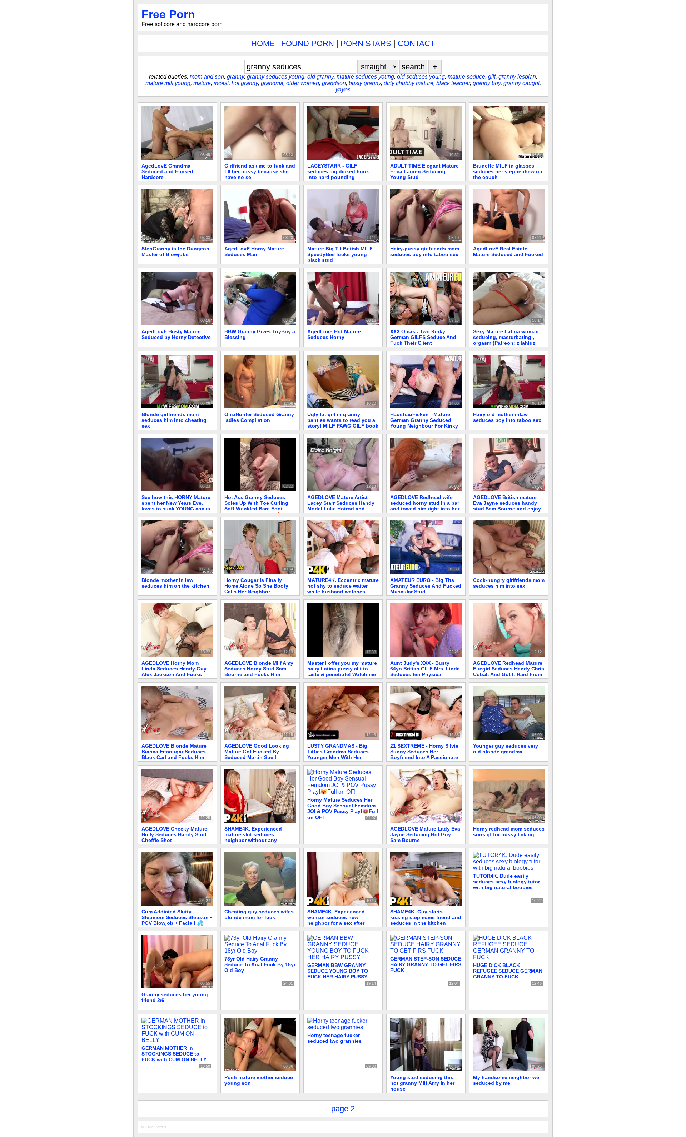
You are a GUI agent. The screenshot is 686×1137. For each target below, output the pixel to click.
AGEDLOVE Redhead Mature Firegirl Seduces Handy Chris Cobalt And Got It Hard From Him (508, 671)
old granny (320, 77)
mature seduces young (365, 77)
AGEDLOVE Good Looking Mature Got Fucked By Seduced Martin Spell (256, 751)
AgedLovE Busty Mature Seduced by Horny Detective (176, 334)
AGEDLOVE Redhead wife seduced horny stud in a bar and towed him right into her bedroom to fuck (424, 505)
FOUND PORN (307, 43)
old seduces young (421, 77)
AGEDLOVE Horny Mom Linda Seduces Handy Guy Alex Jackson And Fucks (174, 668)
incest (221, 83)
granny (235, 77)
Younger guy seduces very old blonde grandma (505, 748)
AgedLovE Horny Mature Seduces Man (254, 251)
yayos (343, 89)
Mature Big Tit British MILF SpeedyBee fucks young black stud (340, 254)
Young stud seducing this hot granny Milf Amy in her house (422, 1083)
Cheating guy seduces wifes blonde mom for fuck (259, 914)
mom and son (207, 77)
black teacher (453, 83)
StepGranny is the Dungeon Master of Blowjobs (175, 251)
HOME (263, 43)
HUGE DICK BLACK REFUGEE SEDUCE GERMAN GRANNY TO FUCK (507, 970)
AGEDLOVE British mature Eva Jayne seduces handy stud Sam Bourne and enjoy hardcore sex (507, 505)
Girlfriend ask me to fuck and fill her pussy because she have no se (259, 171)
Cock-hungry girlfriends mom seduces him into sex (509, 583)
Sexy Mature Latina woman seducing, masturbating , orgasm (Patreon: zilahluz (506, 337)
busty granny (365, 83)
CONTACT (416, 43)
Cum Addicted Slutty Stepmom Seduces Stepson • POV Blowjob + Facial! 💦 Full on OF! (176, 920)
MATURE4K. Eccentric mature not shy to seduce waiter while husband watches (343, 585)
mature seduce (466, 77)
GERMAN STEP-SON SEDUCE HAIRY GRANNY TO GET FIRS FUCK (425, 964)
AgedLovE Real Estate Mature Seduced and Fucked (508, 251)
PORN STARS (365, 43)
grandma (272, 83)
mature (202, 83)
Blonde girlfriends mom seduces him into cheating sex (174, 420)
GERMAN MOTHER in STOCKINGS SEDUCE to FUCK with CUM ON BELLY (174, 1053)
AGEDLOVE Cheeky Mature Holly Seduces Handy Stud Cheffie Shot (174, 834)
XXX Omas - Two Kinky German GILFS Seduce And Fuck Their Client (423, 337)
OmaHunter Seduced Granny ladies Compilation (259, 417)
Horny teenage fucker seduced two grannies (334, 1038)
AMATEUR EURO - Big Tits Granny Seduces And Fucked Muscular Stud (425, 585)
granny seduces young (275, 77)
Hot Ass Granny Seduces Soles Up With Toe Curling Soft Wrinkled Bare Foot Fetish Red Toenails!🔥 (256, 505)
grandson (334, 83)
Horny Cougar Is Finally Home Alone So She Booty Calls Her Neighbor (256, 585)
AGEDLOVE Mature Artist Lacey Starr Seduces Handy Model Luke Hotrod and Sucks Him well (340, 505)
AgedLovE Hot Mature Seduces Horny (334, 334)
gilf (492, 77)
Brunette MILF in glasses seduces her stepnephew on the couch (507, 171)
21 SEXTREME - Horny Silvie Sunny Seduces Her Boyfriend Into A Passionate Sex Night (424, 754)
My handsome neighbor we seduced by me (506, 1080)
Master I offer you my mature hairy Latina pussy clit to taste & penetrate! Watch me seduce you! (342, 671)
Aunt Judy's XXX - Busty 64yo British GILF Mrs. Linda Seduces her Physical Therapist (425, 671)
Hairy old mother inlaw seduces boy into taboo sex (507, 417)
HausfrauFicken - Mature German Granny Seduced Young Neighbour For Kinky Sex (424, 423)
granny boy (487, 83)
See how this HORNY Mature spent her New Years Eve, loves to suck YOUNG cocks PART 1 (175, 505)
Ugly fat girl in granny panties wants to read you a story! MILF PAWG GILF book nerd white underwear (342, 423)
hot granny (245, 83)
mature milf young (167, 83)
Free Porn (168, 14)
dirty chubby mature (408, 83)
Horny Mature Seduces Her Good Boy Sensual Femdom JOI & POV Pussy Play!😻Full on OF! (342, 808)
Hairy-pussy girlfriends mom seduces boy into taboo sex (424, 251)
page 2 (343, 1108)
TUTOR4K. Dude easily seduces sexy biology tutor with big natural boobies (506, 881)
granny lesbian (517, 77)
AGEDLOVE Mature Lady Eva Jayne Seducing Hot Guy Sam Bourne (425, 834)
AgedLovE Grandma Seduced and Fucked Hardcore (167, 171)
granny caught (521, 83)
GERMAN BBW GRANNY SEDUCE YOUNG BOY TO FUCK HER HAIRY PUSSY (337, 970)
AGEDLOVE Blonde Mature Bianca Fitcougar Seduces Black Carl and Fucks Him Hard (174, 754)
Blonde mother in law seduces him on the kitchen (175, 583)
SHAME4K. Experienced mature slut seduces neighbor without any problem (253, 837)
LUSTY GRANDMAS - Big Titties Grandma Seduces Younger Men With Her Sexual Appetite (338, 754)
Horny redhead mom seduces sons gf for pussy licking (509, 831)
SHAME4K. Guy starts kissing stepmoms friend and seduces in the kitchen (425, 917)
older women (302, 83)
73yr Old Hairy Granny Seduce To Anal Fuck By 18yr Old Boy (259, 964)
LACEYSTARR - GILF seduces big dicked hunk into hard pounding (338, 171)
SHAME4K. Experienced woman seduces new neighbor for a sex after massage (336, 920)
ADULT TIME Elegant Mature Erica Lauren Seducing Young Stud (424, 171)
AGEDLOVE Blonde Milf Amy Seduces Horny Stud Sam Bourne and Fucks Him (258, 668)
